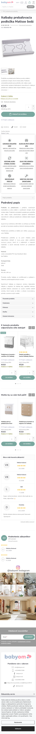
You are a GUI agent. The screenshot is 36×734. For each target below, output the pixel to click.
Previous (30, 327)
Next (33, 327)
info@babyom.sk (19, 667)
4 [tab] (20, 383)
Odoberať (28, 637)
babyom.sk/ (19, 676)
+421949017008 (19, 670)
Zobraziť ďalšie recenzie (27, 522)
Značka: (5, 131)
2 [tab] (17, 383)
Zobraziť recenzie (12, 541)
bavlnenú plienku (6, 242)
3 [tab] (18, 383)
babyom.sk (19, 673)
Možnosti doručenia (10, 102)
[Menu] (33, 2)
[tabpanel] (9, 356)
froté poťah (20, 240)
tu (9, 718)
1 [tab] (15, 383)
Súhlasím (18, 729)
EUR (17, 2)
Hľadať (30, 7)
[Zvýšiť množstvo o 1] (33, 106)
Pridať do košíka (19, 114)
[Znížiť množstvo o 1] (33, 108)
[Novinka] (9, 342)
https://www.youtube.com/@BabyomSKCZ (19, 683)
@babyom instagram (18, 570)
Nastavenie (18, 722)
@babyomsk (19, 686)
